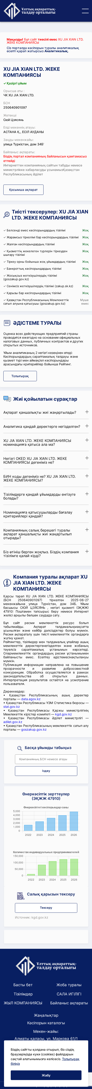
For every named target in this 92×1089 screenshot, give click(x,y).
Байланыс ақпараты (69, 1003)
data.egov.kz (31, 699)
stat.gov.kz (11, 706)
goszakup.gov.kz (34, 729)
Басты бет (23, 985)
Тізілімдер (23, 994)
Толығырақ (20, 376)
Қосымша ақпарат (23, 190)
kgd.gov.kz (63, 714)
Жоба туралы (69, 985)
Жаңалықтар (46, 1015)
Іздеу (46, 771)
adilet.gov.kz (12, 722)
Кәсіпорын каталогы (46, 1023)
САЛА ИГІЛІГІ (69, 994)
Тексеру (46, 907)
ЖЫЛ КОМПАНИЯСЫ (23, 1003)
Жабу (46, 1075)
